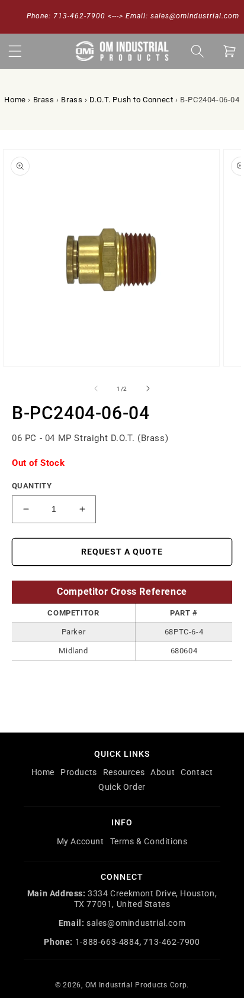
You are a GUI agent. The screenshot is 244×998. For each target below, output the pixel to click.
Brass (43, 99)
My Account (80, 841)
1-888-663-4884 (107, 942)
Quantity (32, 485)
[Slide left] (96, 388)
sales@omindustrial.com (135, 923)
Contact (197, 772)
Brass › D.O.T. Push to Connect (117, 99)
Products (78, 772)
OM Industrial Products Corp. (137, 985)
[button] (15, 51)
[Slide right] (148, 388)
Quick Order (122, 787)
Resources (124, 772)
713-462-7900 (171, 942)
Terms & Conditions (149, 841)
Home (14, 99)
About (162, 772)
